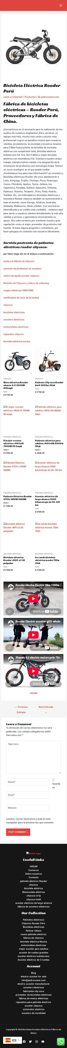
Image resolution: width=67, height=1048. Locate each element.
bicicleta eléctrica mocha (16, 341)
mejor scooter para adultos (33, 948)
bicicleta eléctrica (33, 888)
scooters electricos (13, 319)
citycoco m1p (33, 895)
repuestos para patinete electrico (33, 1002)
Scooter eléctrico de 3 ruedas (33, 959)
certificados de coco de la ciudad (21, 297)
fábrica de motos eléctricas (33, 998)
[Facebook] (24, 1041)
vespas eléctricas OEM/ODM (18, 290)
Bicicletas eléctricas (33, 927)
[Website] (27, 808)
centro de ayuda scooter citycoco (21, 275)
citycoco (7, 305)
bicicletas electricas (14, 312)
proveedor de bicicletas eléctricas (34, 994)
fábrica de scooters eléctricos (34, 906)
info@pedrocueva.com (34, 980)
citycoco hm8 (33, 899)
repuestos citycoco (13, 334)
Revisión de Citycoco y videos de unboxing (26, 283)
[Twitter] (30, 1041)
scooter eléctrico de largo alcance (33, 903)
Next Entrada (46, 708)
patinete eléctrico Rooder (33, 881)
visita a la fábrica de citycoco (18, 261)
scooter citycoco (34, 1005)
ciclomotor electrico (33, 1009)
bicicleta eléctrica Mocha (33, 941)
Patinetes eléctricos (33, 919)
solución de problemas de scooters (22, 268)
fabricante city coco (33, 991)
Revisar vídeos (33, 930)
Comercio (33, 870)
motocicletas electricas (15, 327)
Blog (33, 973)
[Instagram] (36, 1041)
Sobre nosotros (33, 873)
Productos (30, 97)
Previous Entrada (21, 708)
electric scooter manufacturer (33, 983)
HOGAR (33, 693)
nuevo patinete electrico (33, 934)
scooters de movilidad (33, 1013)
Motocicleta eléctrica (33, 892)
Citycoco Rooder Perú (33, 923)
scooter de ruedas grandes (33, 952)
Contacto (33, 877)
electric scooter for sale (33, 976)
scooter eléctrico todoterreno (33, 956)
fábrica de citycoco (33, 938)
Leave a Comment (12, 97)
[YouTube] (42, 1041)
